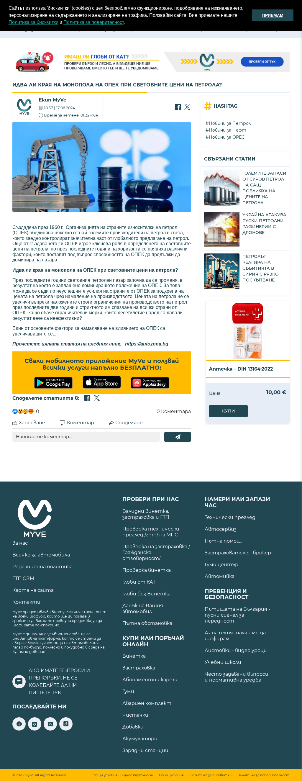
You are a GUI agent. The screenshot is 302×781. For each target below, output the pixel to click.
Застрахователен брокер (238, 553)
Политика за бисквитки (33, 22)
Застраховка (138, 668)
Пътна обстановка (147, 623)
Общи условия (171, 775)
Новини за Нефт (227, 130)
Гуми (128, 691)
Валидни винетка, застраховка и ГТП (145, 514)
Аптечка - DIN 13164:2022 (241, 369)
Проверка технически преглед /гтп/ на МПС (150, 532)
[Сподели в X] (187, 107)
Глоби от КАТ (138, 582)
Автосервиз (221, 529)
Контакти (26, 602)
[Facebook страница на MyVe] (19, 729)
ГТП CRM (23, 578)
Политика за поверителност (93, 22)
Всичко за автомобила (41, 555)
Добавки (133, 727)
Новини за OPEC (226, 137)
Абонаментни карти (150, 679)
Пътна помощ (223, 541)
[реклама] (151, 62)
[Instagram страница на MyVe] (34, 729)
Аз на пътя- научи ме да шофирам (235, 635)
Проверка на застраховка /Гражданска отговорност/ (156, 552)
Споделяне (129, 422)
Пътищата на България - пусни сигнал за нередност (237, 615)
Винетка (134, 656)
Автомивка (219, 576)
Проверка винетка (146, 570)
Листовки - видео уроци (236, 650)
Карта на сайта (33, 590)
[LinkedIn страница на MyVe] (50, 729)
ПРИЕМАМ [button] (272, 15)
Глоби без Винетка (146, 594)
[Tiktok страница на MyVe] (66, 729)
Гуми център (221, 564)
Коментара (174, 411)
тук (56, 692)
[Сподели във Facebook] (177, 107)
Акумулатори (139, 738)
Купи (228, 411)
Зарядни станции (145, 750)
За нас (20, 543)
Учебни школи (223, 662)
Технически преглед (230, 517)
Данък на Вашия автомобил (142, 608)
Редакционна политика (42, 566)
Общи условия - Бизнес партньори (123, 775)
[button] (127, 23)
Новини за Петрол (230, 123)
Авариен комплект (146, 703)
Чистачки (135, 715)
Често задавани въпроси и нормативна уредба (236, 677)
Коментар (80, 422)
